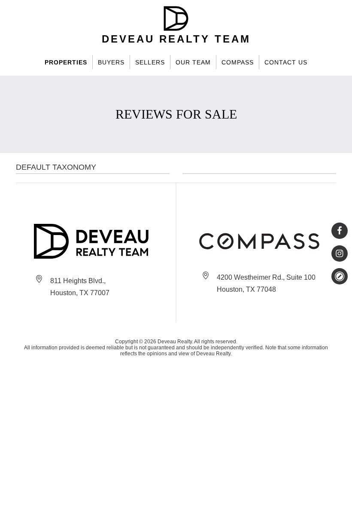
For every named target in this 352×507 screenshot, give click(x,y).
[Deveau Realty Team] (92, 241)
